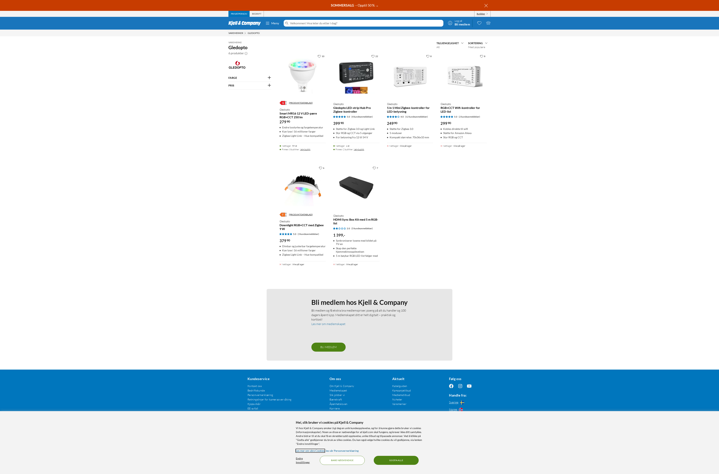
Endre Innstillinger (303, 460)
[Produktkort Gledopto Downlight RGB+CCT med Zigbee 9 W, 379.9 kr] (302, 187)
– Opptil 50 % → (355, 5)
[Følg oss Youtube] (469, 386)
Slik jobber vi (337, 395)
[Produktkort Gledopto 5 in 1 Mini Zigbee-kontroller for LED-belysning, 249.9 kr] (410, 75)
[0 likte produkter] (479, 22)
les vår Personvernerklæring (342, 450)
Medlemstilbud (401, 395)
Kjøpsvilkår (254, 404)
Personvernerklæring (260, 395)
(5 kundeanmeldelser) (362, 228)
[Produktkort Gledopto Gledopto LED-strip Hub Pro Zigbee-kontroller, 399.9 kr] (356, 75)
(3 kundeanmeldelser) (308, 234)
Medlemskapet (338, 390)
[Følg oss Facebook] (451, 386)
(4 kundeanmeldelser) (362, 116)
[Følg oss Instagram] (460, 386)
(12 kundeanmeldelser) (416, 116)
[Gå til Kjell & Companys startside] (245, 23)
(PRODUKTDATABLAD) (301, 102)
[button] (246, 53)
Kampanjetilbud (401, 390)
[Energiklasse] (283, 103)
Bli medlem (328, 347)
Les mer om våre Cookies (310, 450)
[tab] (239, 14)
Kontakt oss (255, 386)
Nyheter (397, 399)
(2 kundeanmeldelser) (469, 116)
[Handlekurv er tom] (488, 22)
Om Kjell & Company (342, 386)
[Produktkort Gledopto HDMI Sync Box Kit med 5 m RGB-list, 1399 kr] (356, 187)
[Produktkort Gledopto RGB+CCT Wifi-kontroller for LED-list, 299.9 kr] (463, 75)
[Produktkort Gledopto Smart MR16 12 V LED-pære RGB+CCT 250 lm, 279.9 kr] (302, 75)
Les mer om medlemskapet (328, 324)
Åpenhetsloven (338, 404)
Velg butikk (305, 149)
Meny (275, 23)
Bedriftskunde (256, 390)
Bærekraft (336, 399)
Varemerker (399, 404)
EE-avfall (253, 408)
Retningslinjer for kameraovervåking (270, 399)
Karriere (335, 408)
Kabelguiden (399, 386)
